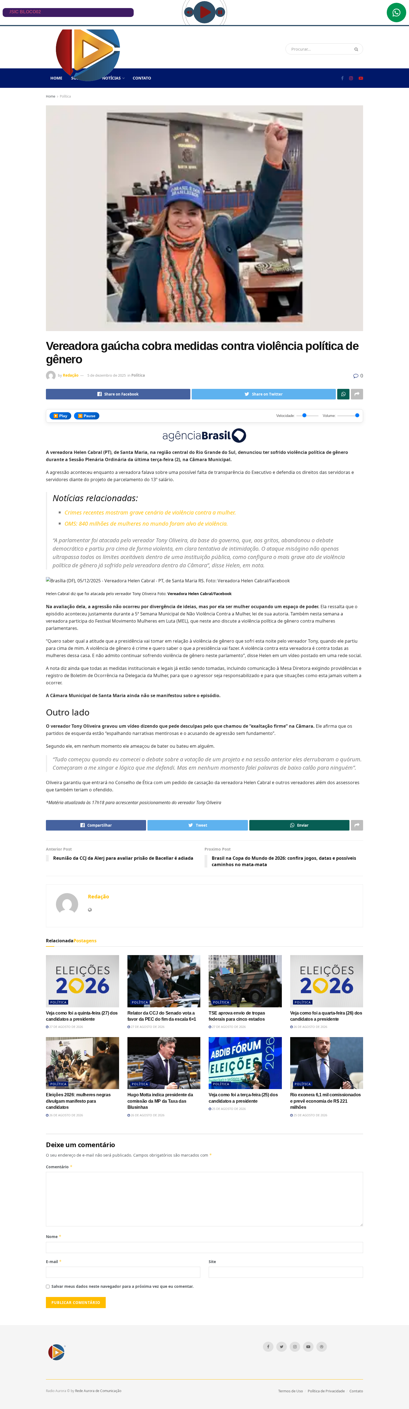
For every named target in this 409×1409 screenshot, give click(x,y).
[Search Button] (357, 48)
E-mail (54, 1261)
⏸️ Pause (86, 416)
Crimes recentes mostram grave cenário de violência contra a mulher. (150, 512)
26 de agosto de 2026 (310, 1027)
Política (65, 96)
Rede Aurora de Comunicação (98, 1390)
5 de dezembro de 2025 (106, 375)
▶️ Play (60, 416)
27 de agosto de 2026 (65, 1027)
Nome (53, 1236)
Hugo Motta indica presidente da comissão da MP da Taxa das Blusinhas (160, 1101)
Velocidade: (285, 416)
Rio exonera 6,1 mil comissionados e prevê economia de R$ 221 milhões (325, 1101)
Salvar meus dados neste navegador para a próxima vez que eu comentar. (122, 1286)
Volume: (329, 416)
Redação (70, 375)
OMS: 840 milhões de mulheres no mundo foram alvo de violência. (146, 523)
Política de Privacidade (326, 1390)
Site (212, 1261)
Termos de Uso (290, 1390)
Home (50, 96)
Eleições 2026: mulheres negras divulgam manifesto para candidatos (78, 1101)
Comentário (59, 1166)
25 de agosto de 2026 (228, 1109)
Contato (142, 78)
